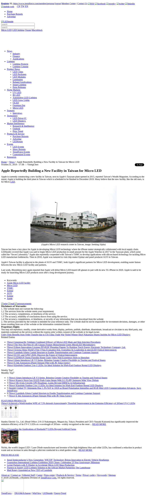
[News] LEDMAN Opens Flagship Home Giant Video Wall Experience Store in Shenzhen (48, 357)
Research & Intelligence (23, 126)
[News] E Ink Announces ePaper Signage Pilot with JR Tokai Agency (38, 363)
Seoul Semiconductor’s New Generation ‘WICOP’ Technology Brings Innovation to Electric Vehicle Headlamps (58, 460)
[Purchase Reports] (73, 33)
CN (18, 6)
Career (39, 475)
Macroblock (37, 30)
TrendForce (6, 493)
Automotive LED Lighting (25, 97)
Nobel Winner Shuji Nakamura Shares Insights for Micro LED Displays (97, 334)
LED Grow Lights (21, 100)
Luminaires (18, 79)
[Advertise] (73, 37)
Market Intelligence (15, 123)
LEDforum (18, 141)
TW (22, 6)
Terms (78, 475)
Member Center (68, 3)
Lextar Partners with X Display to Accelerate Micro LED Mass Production (41, 465)
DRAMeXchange (22, 493)
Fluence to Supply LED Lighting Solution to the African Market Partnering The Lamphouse (48, 467)
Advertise (11, 16)
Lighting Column (20, 66)
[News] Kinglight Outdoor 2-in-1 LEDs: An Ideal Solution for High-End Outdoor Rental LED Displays (54, 365)
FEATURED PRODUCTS (13, 400)
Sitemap (112, 475)
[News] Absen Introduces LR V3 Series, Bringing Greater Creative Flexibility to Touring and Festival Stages (56, 360)
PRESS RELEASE (10, 455)
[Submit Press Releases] (73, 42)
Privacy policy (89, 475)
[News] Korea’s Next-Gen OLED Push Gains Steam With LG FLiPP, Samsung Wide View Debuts (54, 380)
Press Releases (19, 87)
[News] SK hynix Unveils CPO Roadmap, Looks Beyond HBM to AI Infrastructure (47, 383)
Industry (16, 53)
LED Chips (18, 72)
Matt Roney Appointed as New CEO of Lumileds (29, 470)
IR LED (16, 95)
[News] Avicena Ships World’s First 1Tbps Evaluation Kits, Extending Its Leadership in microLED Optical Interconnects (62, 350)
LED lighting (18, 30)
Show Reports (19, 149)
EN (26, 6)
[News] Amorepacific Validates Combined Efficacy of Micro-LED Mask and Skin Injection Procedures (53, 342)
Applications (18, 59)
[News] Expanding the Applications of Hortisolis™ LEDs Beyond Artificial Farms (38, 429)
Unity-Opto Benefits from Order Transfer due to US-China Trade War (32, 334)
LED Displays (19, 121)
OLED (16, 103)
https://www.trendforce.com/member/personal (34, 3)
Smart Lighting (19, 84)
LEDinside (48, 493)
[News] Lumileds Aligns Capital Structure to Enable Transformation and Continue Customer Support (52, 352)
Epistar (10, 290)
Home (9, 11)
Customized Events (21, 154)
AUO (9, 293)
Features (10, 110)
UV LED (17, 92)
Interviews (17, 113)
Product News (13, 69)
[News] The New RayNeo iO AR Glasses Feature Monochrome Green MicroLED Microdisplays (51, 344)
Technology (12, 115)
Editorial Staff (28, 475)
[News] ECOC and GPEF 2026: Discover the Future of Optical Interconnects (42, 355)
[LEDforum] (73, 46)
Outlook (16, 128)
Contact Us (82, 3)
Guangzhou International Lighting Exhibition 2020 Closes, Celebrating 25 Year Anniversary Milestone (53, 462)
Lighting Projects (20, 64)
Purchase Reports (15, 14)
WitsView (36, 493)
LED (12, 182)
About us (5, 475)
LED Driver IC (20, 118)
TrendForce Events (21, 152)
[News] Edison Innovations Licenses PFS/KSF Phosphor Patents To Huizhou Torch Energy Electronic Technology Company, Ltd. (66, 347)
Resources (11, 157)
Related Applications (22, 82)
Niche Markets (13, 90)
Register (5, 3)
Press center (49, 475)
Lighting (11, 61)
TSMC (10, 288)
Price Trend (18, 131)
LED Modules (19, 77)
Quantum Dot (19, 105)
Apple (9, 298)
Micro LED (6, 30)
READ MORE (99, 424)
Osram (28, 30)
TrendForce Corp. (49, 477)
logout (58, 3)
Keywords (102, 475)
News (9, 51)
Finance (16, 56)
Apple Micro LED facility (18, 283)
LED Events (18, 147)
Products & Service (15, 134)
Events (10, 144)
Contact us (16, 475)
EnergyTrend (60, 493)
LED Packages (19, 74)
